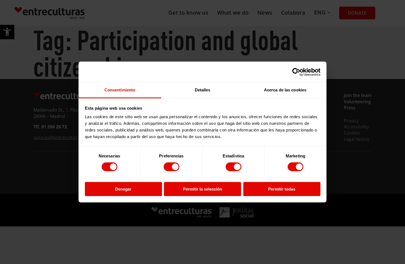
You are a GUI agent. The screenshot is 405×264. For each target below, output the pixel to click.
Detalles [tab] (202, 90)
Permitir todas (281, 189)
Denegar (123, 189)
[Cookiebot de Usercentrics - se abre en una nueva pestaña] (296, 72)
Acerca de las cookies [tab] (285, 90)
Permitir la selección (202, 189)
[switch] (171, 166)
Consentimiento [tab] (119, 90)
